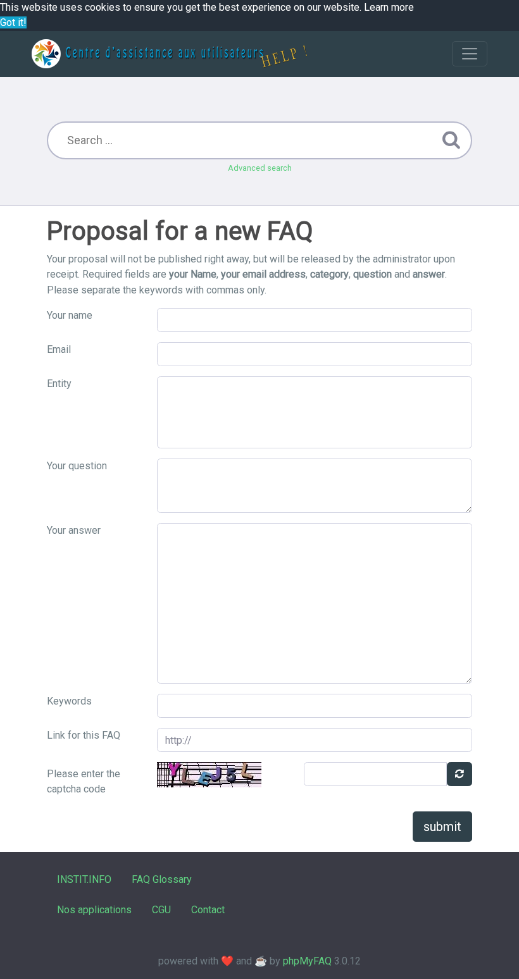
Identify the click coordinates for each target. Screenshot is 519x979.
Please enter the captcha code (83, 781)
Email (59, 349)
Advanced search (260, 168)
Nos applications (94, 910)
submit (442, 826)
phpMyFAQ (307, 961)
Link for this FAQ (83, 735)
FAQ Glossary (162, 879)
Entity (59, 384)
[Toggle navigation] (469, 53)
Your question (77, 466)
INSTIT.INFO (84, 879)
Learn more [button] (389, 7)
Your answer (74, 530)
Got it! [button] (13, 22)
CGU (161, 910)
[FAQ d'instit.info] (169, 53)
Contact (208, 910)
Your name (69, 315)
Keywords (69, 701)
